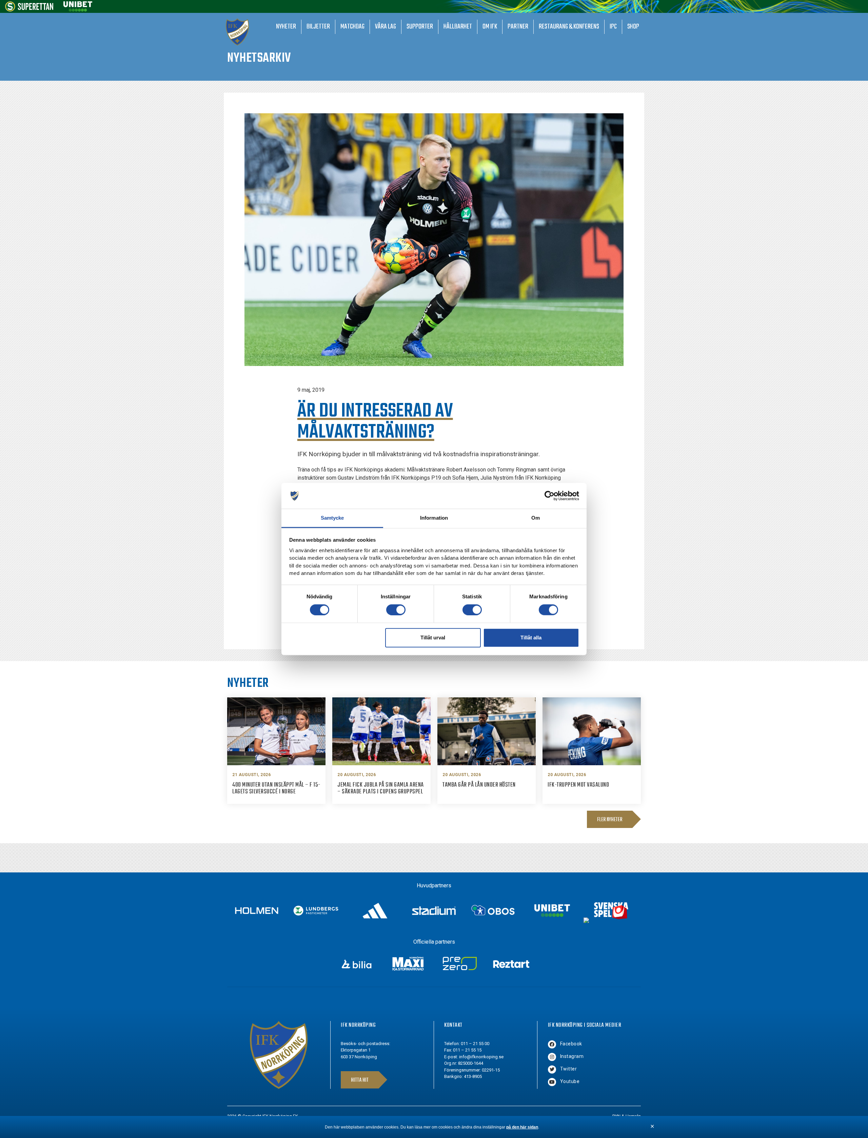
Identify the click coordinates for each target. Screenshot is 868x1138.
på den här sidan (522, 1127)
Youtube (570, 1081)
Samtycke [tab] (332, 518)
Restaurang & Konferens (569, 26)
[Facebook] (552, 1044)
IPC (613, 26)
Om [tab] (535, 518)
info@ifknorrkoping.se (481, 1056)
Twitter (568, 1069)
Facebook (571, 1043)
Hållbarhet (457, 26)
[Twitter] (552, 1069)
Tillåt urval (432, 637)
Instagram (572, 1056)
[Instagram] (552, 1057)
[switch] (396, 609)
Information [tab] (434, 518)
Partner (518, 26)
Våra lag (385, 26)
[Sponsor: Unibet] (77, 9)
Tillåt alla (530, 637)
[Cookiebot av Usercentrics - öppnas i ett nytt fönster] (549, 496)
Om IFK (489, 26)
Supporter (420, 26)
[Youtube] (552, 1082)
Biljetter (318, 26)
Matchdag (352, 26)
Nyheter (286, 26)
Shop (633, 26)
